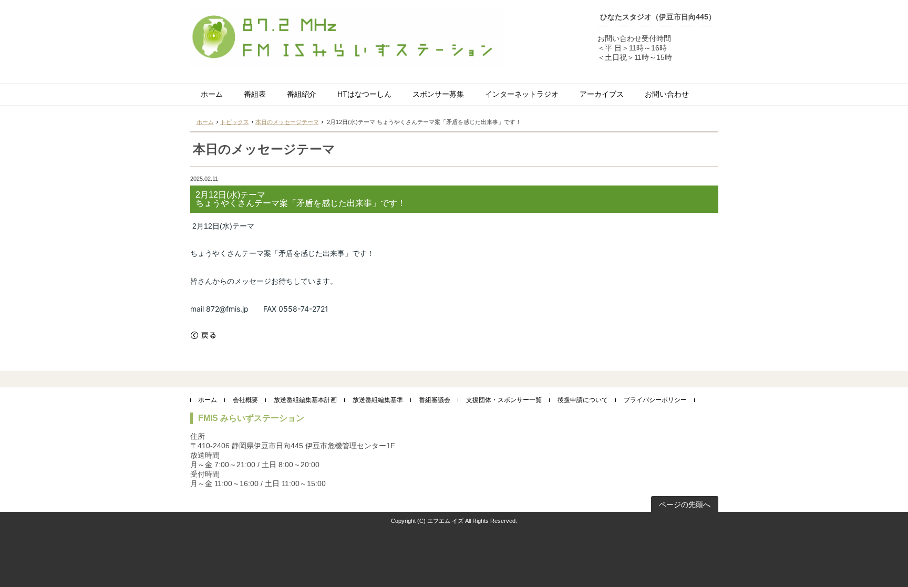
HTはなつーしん (364, 94)
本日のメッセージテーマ (287, 122)
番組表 (255, 94)
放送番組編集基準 (378, 400)
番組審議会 (434, 400)
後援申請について (583, 400)
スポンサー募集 (438, 94)
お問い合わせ (667, 94)
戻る (203, 335)
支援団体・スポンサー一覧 (504, 400)
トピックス (234, 122)
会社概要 (245, 400)
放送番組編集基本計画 (305, 400)
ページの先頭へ (684, 504)
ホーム (212, 94)
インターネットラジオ (522, 94)
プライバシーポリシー (655, 400)
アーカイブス (602, 94)
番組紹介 (301, 94)
